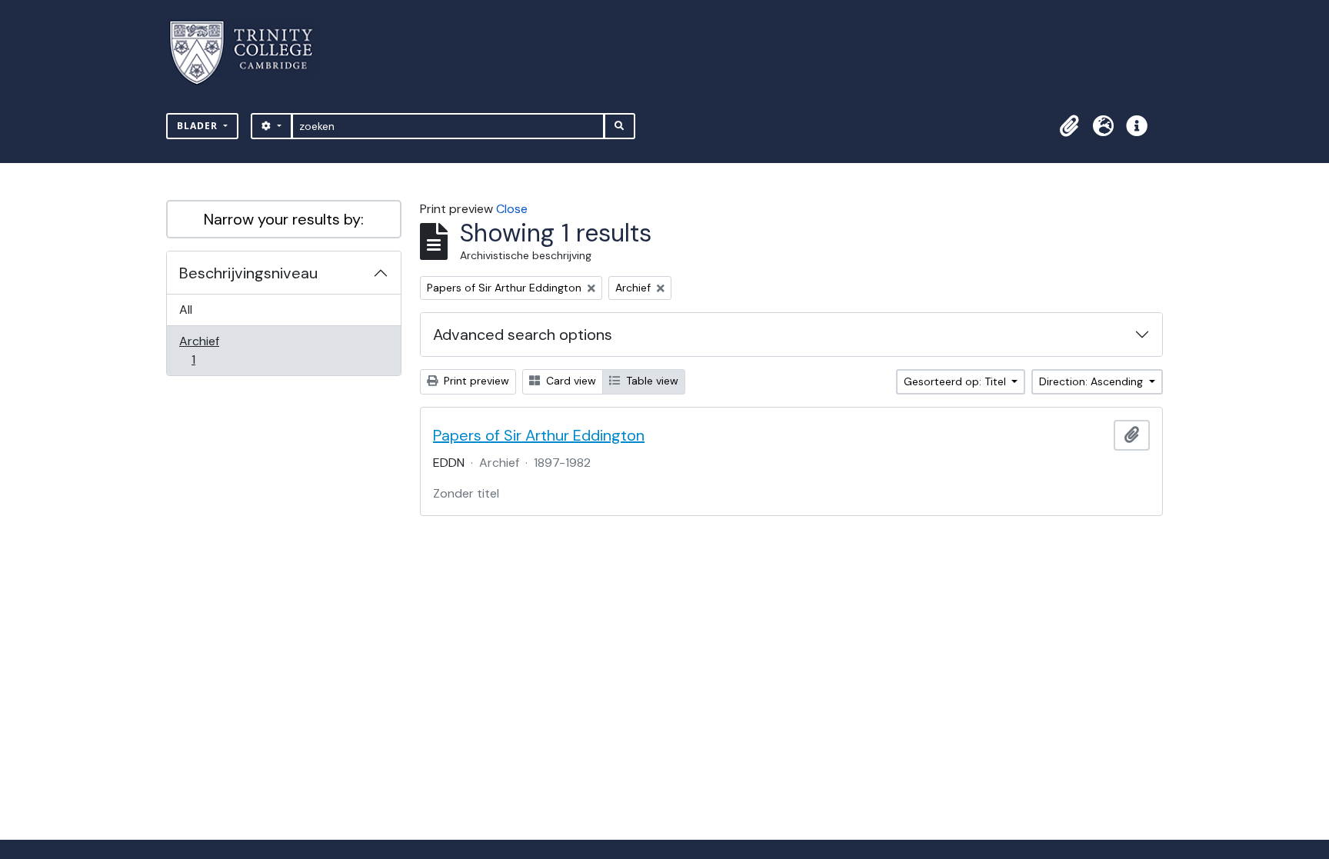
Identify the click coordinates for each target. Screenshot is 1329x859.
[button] (1069, 126)
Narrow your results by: (284, 219)
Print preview (475, 381)
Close (512, 209)
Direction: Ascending (1092, 381)
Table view (650, 381)
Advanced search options (522, 335)
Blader (199, 125)
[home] (250, 53)
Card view (569, 381)
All (185, 309)
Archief (203, 350)
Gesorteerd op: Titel (956, 381)
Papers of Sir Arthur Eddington (539, 435)
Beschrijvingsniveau (248, 273)
